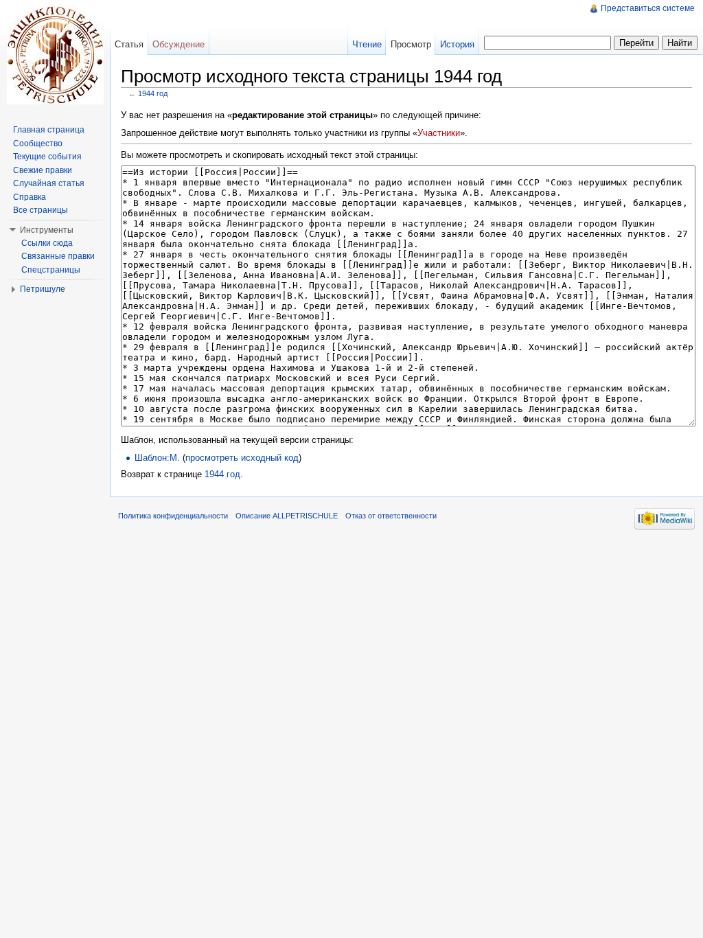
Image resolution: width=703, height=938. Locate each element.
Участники (438, 133)
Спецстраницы (50, 270)
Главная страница (48, 130)
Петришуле (42, 289)
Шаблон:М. (157, 458)
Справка (29, 197)
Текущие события (47, 156)
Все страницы (40, 210)
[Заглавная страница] (55, 55)
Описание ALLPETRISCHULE (286, 516)
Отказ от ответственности (391, 516)
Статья (129, 44)
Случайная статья (48, 183)
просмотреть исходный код (242, 458)
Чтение (367, 44)
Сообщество (37, 143)
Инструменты (46, 230)
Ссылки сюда (47, 243)
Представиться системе (648, 8)
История (457, 44)
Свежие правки (42, 170)
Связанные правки (58, 256)
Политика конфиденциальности (173, 516)
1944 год (153, 93)
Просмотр (411, 44)
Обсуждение (178, 44)
